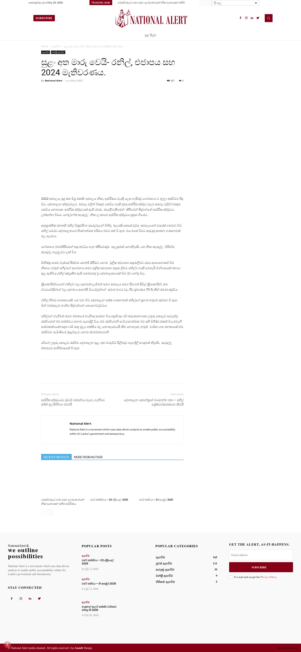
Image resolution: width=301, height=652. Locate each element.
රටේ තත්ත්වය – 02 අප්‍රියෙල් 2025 (109, 499)
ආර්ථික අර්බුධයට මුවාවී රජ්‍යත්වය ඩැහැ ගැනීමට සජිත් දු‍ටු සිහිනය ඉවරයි (73, 402)
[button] (269, 18)
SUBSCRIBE (259, 567)
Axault (79, 648)
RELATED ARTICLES (56, 457)
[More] (83, 90)
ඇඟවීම (56, 46)
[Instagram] (246, 18)
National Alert (53, 80)
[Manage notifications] (7, 644)
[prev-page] (43, 511)
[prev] (202, 2)
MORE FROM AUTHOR (88, 457)
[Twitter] (258, 18)
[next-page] (50, 511)
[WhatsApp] (73, 90)
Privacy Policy (268, 577)
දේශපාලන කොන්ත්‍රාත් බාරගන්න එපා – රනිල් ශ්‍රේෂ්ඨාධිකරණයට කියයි (154, 402)
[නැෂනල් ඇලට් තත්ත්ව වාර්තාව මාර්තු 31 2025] (133, 610)
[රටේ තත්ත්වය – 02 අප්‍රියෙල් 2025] (112, 481)
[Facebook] (240, 18)
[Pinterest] (64, 90)
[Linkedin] (252, 18)
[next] (209, 2)
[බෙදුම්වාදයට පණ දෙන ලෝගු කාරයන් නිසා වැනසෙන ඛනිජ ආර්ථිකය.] (63, 481)
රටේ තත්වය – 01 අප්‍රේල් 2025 (156, 499)
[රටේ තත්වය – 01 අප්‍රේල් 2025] (161, 481)
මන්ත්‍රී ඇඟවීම (58, 52)
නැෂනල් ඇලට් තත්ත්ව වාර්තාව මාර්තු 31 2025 (99, 608)
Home (44, 46)
